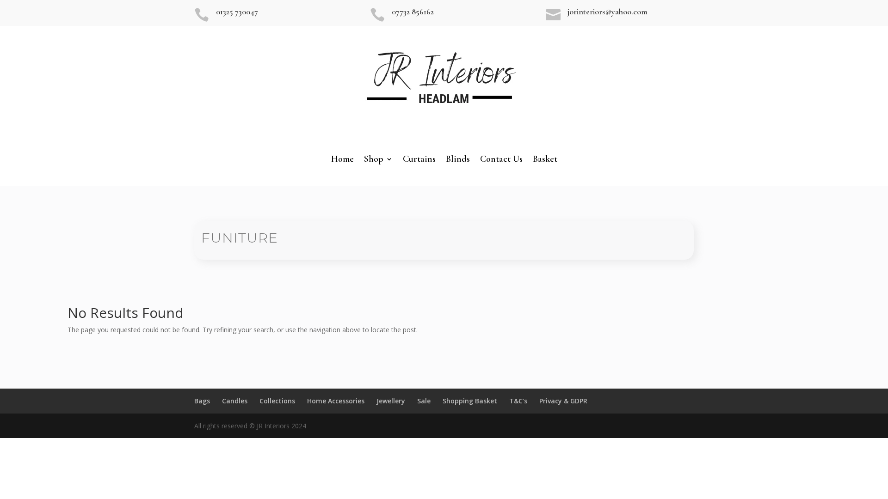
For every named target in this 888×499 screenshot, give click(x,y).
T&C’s (518, 400)
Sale (424, 400)
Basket (545, 160)
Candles (234, 400)
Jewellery (390, 400)
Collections (277, 400)
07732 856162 (413, 11)
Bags (202, 400)
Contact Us (501, 160)
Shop (373, 160)
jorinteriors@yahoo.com (607, 11)
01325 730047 (237, 11)
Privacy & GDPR (563, 400)
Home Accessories (335, 400)
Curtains (419, 160)
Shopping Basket (470, 400)
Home (342, 160)
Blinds (458, 160)
